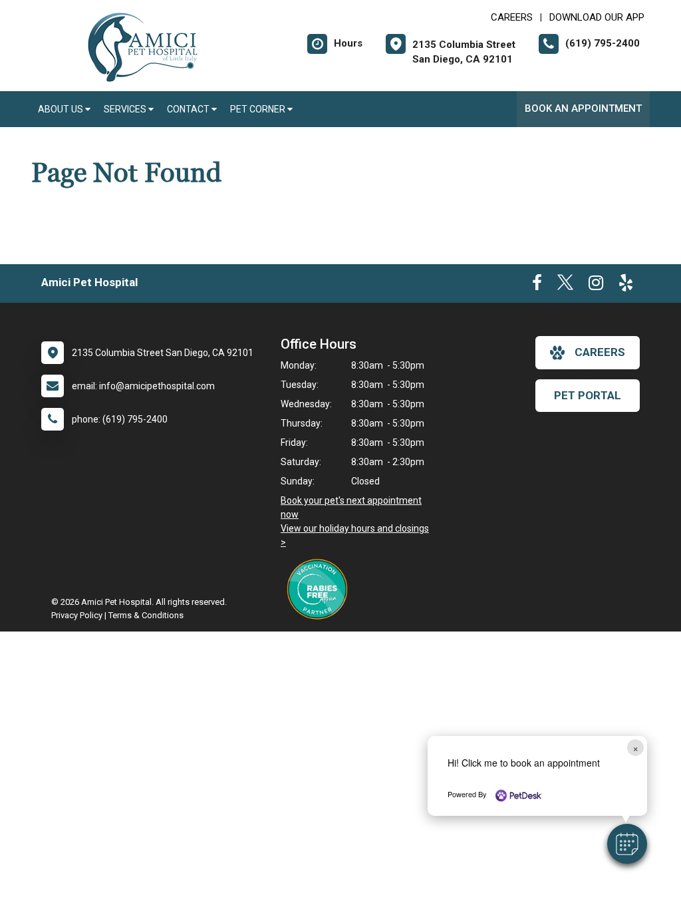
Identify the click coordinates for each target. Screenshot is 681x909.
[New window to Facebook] (537, 285)
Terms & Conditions (146, 615)
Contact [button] (189, 109)
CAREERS (512, 17)
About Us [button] (61, 109)
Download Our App (596, 17)
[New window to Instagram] (596, 285)
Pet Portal (587, 395)
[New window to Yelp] (626, 285)
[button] (627, 844)
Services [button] (126, 109)
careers (600, 352)
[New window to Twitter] (565, 285)
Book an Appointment (583, 108)
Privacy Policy (76, 615)
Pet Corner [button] (258, 109)
